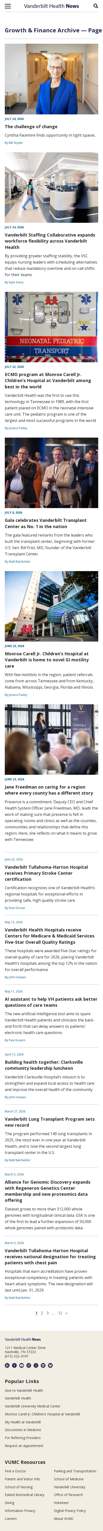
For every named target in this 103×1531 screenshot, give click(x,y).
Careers (11, 1518)
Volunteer (61, 1502)
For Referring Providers (23, 1437)
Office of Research (68, 1494)
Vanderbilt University (69, 1487)
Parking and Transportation (75, 1471)
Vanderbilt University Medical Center (32, 1406)
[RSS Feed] (7, 1365)
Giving (9, 1502)
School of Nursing (19, 1487)
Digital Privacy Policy (70, 1510)
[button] (8, 6)
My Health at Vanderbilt (23, 1422)
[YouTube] (21, 1365)
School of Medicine (69, 1479)
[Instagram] (28, 1365)
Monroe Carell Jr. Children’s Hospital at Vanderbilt (42, 1414)
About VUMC (64, 1518)
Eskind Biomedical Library (24, 1494)
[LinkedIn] (43, 1365)
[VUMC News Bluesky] (50, 1365)
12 (60, 1313)
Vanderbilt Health (18, 1398)
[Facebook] (14, 1365)
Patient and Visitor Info (22, 1479)
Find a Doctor (15, 1471)
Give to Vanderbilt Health (24, 1390)
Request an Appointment (24, 1445)
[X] (36, 1365)
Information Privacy (20, 1510)
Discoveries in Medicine (23, 1429)
